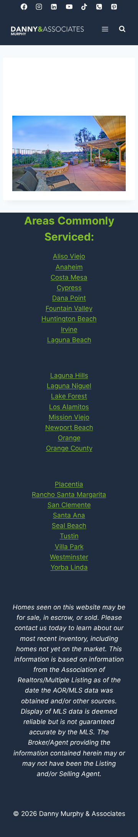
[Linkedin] (54, 6)
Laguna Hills (69, 375)
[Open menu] (105, 29)
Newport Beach (69, 427)
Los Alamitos (69, 407)
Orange (69, 438)
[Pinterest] (113, 6)
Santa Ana (69, 515)
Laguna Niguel (69, 386)
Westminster (69, 557)
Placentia (69, 484)
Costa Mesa (69, 277)
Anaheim (69, 267)
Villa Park (69, 546)
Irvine (69, 329)
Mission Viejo (69, 417)
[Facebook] (24, 6)
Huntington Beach (69, 319)
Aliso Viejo (69, 256)
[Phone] (98, 6)
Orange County (69, 448)
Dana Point (69, 298)
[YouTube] (69, 6)
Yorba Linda (69, 567)
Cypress (69, 288)
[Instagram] (39, 6)
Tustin (69, 536)
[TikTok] (83, 6)
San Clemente (69, 505)
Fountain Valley (69, 308)
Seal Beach (69, 525)
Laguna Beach (69, 340)
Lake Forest (69, 396)
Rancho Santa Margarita (69, 494)
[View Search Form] (122, 29)
